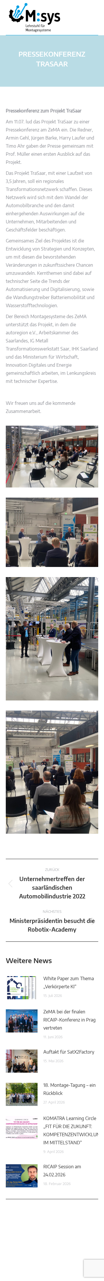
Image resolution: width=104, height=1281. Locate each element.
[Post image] (22, 987)
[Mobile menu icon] (92, 17)
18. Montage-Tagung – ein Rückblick (69, 1089)
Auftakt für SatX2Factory (68, 1052)
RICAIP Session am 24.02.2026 (62, 1171)
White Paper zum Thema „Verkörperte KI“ (68, 982)
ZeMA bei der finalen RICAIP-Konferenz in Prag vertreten (69, 1020)
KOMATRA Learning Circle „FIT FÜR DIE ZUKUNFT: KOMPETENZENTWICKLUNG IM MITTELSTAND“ (73, 1130)
